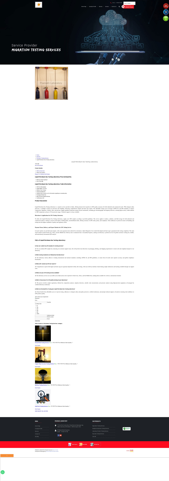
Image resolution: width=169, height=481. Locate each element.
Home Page (83, 6)
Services (100, 6)
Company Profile (92, 6)
